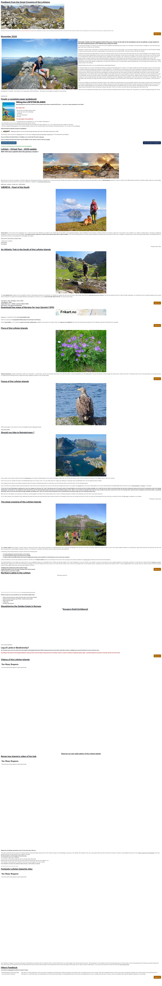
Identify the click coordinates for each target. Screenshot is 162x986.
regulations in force (156, 562)
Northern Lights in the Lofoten (16, 573)
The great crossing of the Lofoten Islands (21, 502)
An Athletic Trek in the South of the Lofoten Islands (26, 249)
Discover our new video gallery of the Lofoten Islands (81, 754)
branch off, (86, 559)
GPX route (125, 496)
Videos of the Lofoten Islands (15, 659)
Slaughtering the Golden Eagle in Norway (21, 606)
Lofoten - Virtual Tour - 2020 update (19, 149)
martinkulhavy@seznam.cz (44, 181)
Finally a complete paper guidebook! (19, 99)
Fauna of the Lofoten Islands (15, 381)
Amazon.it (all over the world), (39, 134)
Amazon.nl (49, 134)
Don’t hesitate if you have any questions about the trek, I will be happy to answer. (20, 863)
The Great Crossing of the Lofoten (27, 30)
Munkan (143, 485)
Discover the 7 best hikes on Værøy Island (11, 238)
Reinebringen (28, 478)
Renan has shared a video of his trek (18, 756)
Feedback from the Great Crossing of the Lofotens (25, 2)
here (27, 180)
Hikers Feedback (9, 967)
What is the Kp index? (8, 600)
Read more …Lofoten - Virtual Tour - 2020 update (13, 184)
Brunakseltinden (136, 485)
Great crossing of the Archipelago (146, 853)
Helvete (80, 485)
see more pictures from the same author (28, 592)
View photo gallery (5, 429)
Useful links (5, 601)
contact (48, 139)
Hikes (99, 478)
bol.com (42, 137)
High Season (4, 242)
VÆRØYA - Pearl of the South (15, 187)
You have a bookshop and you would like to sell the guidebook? (16, 146)
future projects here (124, 964)
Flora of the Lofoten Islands (14, 328)
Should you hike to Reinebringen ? (17, 432)
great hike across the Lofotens (96, 295)
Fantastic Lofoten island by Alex (16, 869)
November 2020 (9, 36)
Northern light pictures (8, 603)
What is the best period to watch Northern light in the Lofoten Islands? (20, 597)
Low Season (4, 244)
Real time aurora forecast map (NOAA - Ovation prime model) (18, 598)
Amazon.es (19, 134)
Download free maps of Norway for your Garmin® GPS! (27, 307)
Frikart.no (3, 317)
